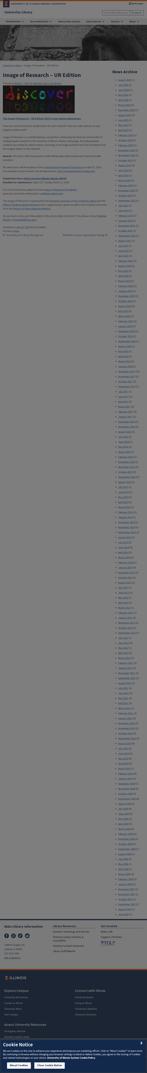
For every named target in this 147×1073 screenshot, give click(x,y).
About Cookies (19, 1065)
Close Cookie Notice (49, 1065)
